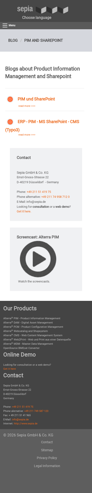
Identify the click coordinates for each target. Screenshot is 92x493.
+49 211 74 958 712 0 (55, 197)
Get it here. (24, 211)
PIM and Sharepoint (43, 40)
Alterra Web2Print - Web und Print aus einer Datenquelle (37, 339)
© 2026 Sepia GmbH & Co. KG (28, 435)
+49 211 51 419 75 (39, 192)
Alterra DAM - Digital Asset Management (28, 322)
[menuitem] (36, 17)
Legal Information (47, 466)
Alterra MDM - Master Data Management (28, 343)
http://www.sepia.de (26, 423)
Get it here (9, 368)
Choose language (36, 17)
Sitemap (47, 450)
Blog (13, 40)
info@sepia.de (20, 419)
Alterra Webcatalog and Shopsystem (25, 331)
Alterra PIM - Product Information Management (31, 318)
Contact (47, 442)
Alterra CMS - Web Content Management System (33, 335)
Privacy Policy (47, 458)
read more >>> (26, 106)
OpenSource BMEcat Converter (21, 348)
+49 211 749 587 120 (36, 411)
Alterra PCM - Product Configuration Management (33, 326)
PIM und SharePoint (36, 99)
